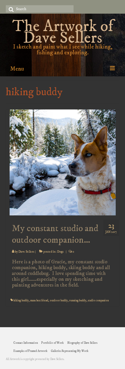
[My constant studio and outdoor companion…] (63, 162)
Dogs (60, 252)
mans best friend (39, 300)
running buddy (77, 300)
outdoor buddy (59, 300)
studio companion (98, 300)
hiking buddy (21, 300)
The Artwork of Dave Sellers (62, 32)
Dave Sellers (26, 252)
